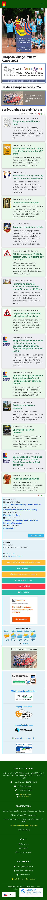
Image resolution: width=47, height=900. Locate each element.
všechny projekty (24, 830)
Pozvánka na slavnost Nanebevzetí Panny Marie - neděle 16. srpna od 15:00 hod (28, 286)
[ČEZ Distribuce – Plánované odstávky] (23, 610)
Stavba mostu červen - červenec (24, 406)
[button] (5, 29)
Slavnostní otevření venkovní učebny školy (20, 510)
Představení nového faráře (26, 202)
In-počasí (26, 643)
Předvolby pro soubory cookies (24, 879)
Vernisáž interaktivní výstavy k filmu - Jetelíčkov (22, 505)
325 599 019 (10, 554)
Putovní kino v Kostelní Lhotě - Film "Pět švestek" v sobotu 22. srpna (28, 151)
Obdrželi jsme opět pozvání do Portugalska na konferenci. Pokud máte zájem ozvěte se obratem (28, 379)
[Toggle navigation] (42, 4)
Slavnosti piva (9, 528)
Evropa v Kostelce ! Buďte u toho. (26, 122)
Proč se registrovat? (24, 852)
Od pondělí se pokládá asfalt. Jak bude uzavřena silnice (27, 315)
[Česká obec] (24, 679)
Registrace (24, 844)
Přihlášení (24, 848)
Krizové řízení (24, 586)
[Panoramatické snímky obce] (24, 730)
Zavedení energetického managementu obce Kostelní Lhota (23, 811)
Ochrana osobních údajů (24, 867)
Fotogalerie (24, 592)
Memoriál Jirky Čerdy (11, 515)
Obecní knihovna (24, 797)
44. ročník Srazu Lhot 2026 (26, 478)
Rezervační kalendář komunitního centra (24, 562)
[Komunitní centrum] (24, 748)
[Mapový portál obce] (24, 714)
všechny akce (36, 535)
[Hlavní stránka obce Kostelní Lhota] (4, 4)
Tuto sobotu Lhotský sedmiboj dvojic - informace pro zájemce (28, 176)
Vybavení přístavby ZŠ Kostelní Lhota (23, 815)
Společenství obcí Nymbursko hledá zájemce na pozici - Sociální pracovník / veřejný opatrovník (27, 461)
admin (38, 887)
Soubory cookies (24, 875)
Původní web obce (24, 794)
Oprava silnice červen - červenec (24, 431)
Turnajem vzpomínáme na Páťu (28, 227)
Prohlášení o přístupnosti (24, 871)
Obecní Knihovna (24, 568)
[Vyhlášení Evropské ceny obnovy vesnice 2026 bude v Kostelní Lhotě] (23, 73)
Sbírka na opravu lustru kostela (24, 574)
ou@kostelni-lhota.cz (14, 556)
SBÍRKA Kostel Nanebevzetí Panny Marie (23, 826)
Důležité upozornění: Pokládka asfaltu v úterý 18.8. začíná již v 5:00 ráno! (28, 257)
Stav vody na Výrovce (24, 580)
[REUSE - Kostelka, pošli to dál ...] (24, 697)
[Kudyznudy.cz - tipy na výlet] (23, 738)
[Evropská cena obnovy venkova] (23, 35)
